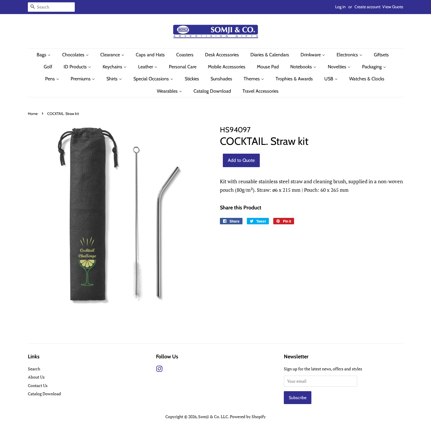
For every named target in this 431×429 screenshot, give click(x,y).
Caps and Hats (150, 54)
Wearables (168, 91)
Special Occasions (151, 79)
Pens (50, 79)
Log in (340, 6)
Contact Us (37, 385)
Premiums (81, 79)
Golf (48, 66)
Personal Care (182, 66)
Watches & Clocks (366, 79)
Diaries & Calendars (269, 54)
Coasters (185, 54)
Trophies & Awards (294, 79)
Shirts (112, 79)
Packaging (372, 66)
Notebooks (301, 66)
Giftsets (381, 54)
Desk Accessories (222, 54)
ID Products (76, 66)
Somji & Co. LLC (213, 416)
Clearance (110, 54)
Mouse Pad (268, 66)
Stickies (192, 79)
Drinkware (311, 54)
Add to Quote (241, 160)
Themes (252, 79)
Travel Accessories (260, 91)
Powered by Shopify (248, 416)
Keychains (113, 66)
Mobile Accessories (226, 66)
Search (34, 369)
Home (33, 113)
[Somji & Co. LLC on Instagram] (159, 370)
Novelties (337, 66)
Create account (367, 6)
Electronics (348, 54)
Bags (42, 54)
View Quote (392, 6)
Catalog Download (212, 91)
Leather (146, 66)
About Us (36, 377)
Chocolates (74, 54)
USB (329, 79)
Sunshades (221, 79)
